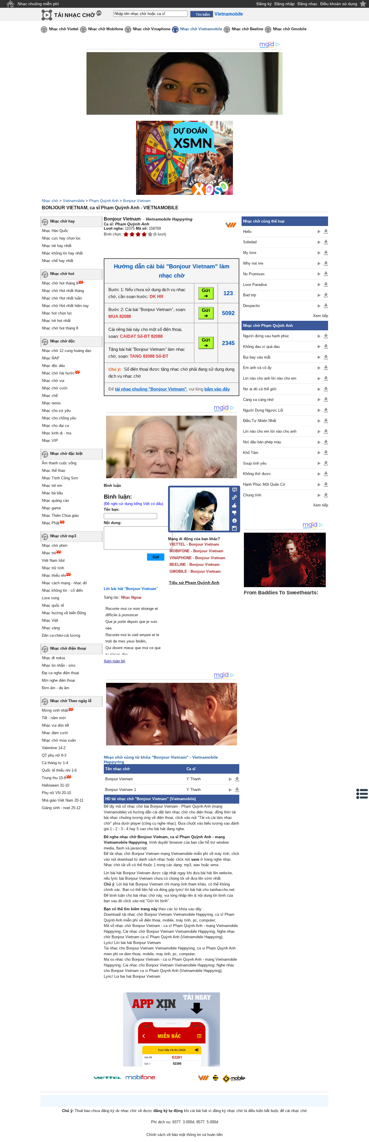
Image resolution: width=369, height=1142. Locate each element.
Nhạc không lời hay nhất (62, 253)
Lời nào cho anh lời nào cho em (269, 378)
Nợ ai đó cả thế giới (259, 389)
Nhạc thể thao (53, 470)
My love (249, 252)
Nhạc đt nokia (53, 658)
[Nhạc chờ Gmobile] (233, 1079)
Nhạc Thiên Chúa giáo (60, 515)
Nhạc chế (50, 395)
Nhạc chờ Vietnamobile (201, 29)
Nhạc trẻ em (52, 485)
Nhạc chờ (50, 201)
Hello (247, 231)
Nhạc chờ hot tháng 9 (60, 283)
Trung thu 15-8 (54, 778)
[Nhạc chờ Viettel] (107, 1078)
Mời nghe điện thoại (58, 680)
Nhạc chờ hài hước (58, 373)
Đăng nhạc (307, 3)
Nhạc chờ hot (62, 274)
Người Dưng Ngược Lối (263, 410)
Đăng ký (264, 3)
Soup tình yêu (254, 463)
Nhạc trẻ (49, 553)
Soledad (250, 242)
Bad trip (249, 295)
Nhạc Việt (50, 620)
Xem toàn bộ (114, 661)
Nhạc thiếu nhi (54, 575)
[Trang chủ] (10, 4)
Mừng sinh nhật (55, 710)
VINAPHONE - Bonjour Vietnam (197, 558)
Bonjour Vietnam (137, 201)
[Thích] (232, 504)
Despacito (251, 306)
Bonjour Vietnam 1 (120, 789)
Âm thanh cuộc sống (59, 463)
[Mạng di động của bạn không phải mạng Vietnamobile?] (230, 225)
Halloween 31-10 (55, 785)
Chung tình (252, 495)
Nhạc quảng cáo (55, 500)
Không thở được (257, 474)
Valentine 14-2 (53, 748)
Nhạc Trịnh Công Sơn (60, 478)
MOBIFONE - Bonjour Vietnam (196, 551)
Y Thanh (194, 779)
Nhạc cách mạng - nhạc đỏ (64, 583)
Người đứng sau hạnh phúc (266, 336)
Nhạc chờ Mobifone (105, 29)
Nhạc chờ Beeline (247, 29)
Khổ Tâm (250, 453)
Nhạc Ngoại (131, 597)
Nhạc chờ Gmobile (289, 29)
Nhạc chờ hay (62, 221)
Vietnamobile (73, 201)
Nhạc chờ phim (54, 545)
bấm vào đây (217, 389)
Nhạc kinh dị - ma (56, 433)
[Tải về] (237, 779)
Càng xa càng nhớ (258, 399)
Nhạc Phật (50, 523)
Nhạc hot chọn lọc (57, 313)
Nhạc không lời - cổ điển (62, 590)
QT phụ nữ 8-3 (54, 755)
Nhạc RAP (50, 358)
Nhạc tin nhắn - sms (59, 665)
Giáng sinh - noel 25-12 (61, 808)
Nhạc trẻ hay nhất (56, 246)
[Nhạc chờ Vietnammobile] (203, 1078)
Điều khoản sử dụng (338, 3)
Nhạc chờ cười (54, 388)
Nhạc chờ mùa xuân (59, 740)
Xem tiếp (320, 316)
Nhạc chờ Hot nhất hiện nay (65, 306)
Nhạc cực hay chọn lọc (61, 238)
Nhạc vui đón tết (55, 725)
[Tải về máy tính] (232, 527)
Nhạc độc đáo (53, 365)
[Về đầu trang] (363, 1136)
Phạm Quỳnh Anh (103, 201)
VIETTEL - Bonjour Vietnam (194, 544)
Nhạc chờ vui (53, 380)
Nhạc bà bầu (52, 493)
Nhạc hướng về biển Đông (64, 613)
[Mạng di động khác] (232, 497)
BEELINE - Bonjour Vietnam (195, 564)
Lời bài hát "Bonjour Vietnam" (131, 589)
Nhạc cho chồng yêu (59, 418)
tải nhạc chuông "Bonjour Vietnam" (151, 389)
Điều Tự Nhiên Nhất (259, 421)
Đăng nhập (284, 3)
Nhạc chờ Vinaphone (151, 29)
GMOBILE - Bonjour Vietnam (195, 571)
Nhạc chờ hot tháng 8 (60, 328)
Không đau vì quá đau (261, 346)
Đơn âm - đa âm (55, 688)
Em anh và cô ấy (257, 367)
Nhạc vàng (51, 628)
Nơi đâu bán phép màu (262, 442)
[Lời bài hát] (232, 519)
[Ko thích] (232, 512)
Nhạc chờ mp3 (63, 536)
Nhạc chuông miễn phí (38, 3)
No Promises (254, 274)
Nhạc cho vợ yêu (56, 410)
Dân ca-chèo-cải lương (61, 635)
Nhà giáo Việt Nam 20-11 (62, 800)
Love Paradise (255, 284)
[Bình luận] (232, 489)
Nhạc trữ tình (53, 568)
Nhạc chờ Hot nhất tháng (63, 291)
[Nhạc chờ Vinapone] (177, 1080)
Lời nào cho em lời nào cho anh (269, 431)
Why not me (253, 263)
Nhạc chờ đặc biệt (66, 453)
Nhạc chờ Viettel (63, 29)
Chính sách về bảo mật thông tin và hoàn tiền (184, 1134)
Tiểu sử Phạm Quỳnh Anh (194, 582)
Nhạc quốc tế (53, 605)
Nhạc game (51, 508)
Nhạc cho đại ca (55, 425)
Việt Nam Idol (53, 560)
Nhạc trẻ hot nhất (56, 321)
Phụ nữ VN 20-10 (56, 793)
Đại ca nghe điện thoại (60, 673)
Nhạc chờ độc (62, 341)
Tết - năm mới (54, 718)
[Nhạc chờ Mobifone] (140, 1078)
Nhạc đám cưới (55, 733)
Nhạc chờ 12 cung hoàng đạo (66, 350)
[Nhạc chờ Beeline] (215, 1078)
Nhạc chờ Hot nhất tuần (62, 298)
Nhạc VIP (50, 440)
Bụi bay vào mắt (256, 357)
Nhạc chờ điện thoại (68, 648)
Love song (50, 598)
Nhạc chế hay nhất (57, 261)
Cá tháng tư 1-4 (55, 763)
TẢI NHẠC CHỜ (74, 15)
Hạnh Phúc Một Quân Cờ (264, 484)
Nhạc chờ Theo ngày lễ (70, 701)
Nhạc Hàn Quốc (55, 231)
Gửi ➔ (206, 293)
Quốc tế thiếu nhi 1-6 (59, 770)
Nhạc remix (51, 403)
